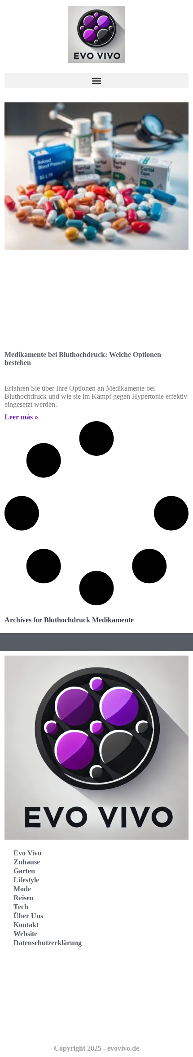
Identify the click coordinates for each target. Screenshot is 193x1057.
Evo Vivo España (39, 986)
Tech (20, 907)
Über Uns (28, 916)
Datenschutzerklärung (47, 943)
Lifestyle (26, 880)
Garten (24, 871)
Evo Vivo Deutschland (47, 966)
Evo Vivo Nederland (44, 1005)
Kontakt (26, 925)
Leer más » (21, 417)
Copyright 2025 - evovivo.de (96, 1048)
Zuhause (26, 862)
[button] (96, 80)
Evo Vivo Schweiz (40, 1025)
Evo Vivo (27, 853)
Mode (22, 889)
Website (25, 934)
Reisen (23, 898)
